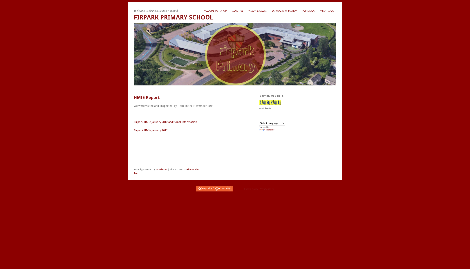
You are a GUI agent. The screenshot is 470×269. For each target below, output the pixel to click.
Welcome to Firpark (215, 10)
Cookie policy (251, 189)
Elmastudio (193, 169)
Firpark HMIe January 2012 (151, 130)
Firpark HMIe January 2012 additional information (165, 122)
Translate (270, 130)
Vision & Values (257, 10)
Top (136, 173)
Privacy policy (267, 189)
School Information (284, 10)
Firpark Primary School (173, 17)
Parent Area (327, 10)
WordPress (161, 169)
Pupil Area (308, 10)
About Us (237, 10)
